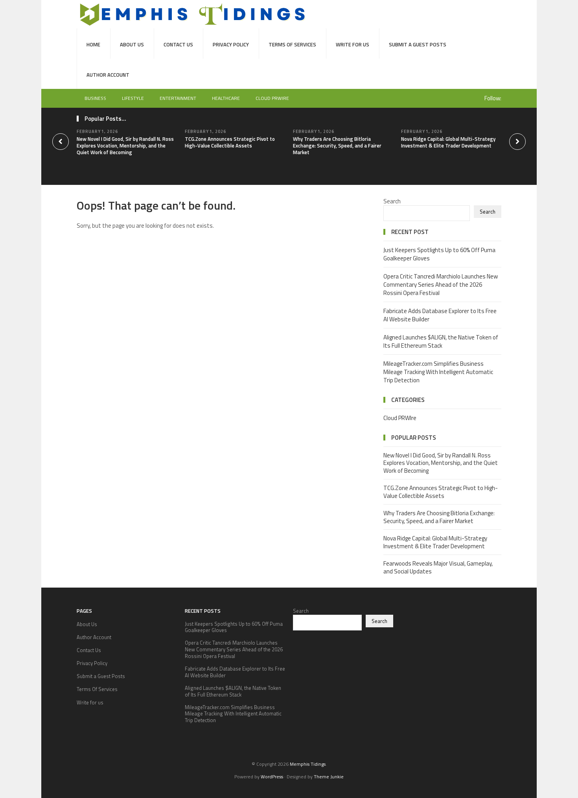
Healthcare (226, 98)
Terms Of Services (292, 44)
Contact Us (178, 44)
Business (95, 98)
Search (392, 201)
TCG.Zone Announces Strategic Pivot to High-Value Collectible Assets (230, 142)
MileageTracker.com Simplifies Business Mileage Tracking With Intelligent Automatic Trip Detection (438, 372)
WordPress (272, 776)
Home (93, 44)
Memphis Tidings (308, 764)
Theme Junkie (329, 776)
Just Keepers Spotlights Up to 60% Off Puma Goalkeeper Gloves (439, 254)
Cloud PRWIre (272, 98)
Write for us (352, 44)
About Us (132, 44)
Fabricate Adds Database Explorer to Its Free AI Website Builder (440, 315)
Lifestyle (133, 98)
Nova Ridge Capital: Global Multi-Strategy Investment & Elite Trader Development (448, 142)
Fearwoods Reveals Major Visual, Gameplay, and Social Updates (438, 567)
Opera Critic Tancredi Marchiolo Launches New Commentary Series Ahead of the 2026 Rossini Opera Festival (440, 284)
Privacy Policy (231, 44)
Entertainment (178, 98)
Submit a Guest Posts (417, 44)
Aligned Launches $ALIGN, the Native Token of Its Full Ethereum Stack (440, 341)
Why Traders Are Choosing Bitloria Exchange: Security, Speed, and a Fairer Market (337, 145)
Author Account (108, 75)
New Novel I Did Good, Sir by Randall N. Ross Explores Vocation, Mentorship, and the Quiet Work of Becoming (125, 145)
